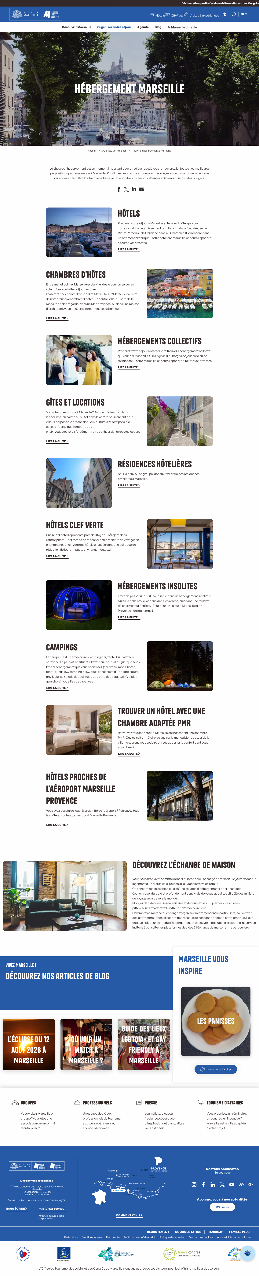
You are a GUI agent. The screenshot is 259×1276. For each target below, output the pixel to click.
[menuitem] (35, 14)
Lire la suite (128, 249)
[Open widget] (247, 1253)
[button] (234, 14)
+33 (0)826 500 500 (51, 1208)
